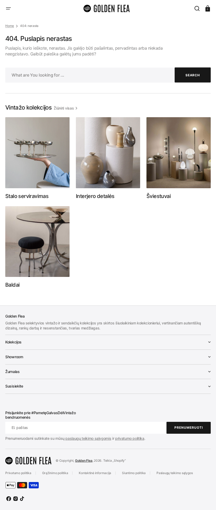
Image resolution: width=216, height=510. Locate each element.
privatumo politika (129, 438)
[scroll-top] (205, 499)
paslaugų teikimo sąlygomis (88, 438)
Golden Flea (83, 460)
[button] (8, 8)
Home (9, 26)
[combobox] (108, 75)
